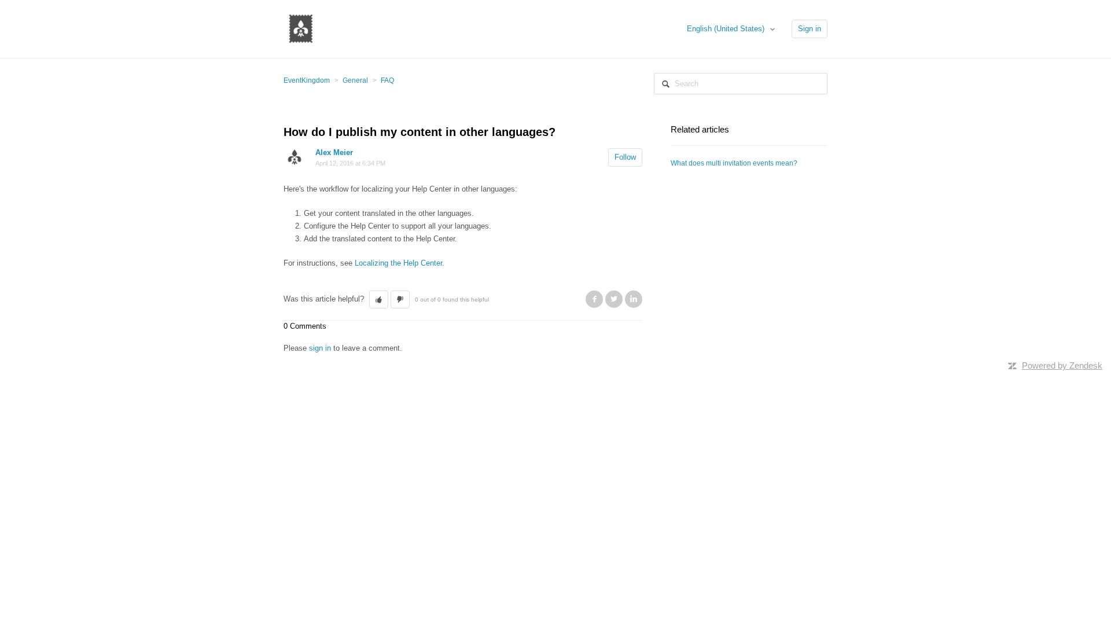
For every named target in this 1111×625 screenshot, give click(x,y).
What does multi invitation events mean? (734, 163)
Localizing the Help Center (398, 263)
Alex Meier (334, 152)
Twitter (614, 299)
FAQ (387, 80)
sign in (320, 348)
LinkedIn (633, 299)
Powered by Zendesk (1062, 365)
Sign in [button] (809, 28)
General (355, 80)
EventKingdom (307, 80)
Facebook (594, 299)
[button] (378, 300)
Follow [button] (625, 157)
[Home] (301, 28)
